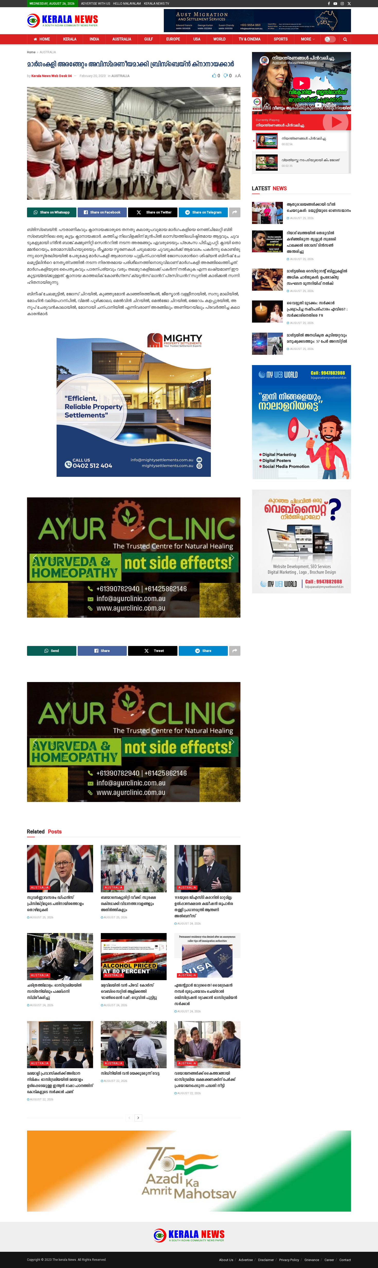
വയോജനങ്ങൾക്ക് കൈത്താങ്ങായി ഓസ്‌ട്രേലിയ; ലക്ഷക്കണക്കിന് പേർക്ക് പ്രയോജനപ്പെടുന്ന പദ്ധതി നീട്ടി (204, 1080)
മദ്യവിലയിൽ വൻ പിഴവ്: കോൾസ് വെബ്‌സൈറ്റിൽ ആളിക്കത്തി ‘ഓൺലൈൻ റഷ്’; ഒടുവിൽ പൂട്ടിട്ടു (129, 992)
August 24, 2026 (189, 923)
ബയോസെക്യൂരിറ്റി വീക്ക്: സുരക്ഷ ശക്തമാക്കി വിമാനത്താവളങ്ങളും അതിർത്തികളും (128, 904)
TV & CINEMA (249, 39)
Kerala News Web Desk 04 (51, 76)
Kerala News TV (156, 3)
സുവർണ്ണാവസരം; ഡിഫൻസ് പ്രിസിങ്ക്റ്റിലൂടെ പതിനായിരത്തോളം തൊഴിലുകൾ (55, 904)
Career (329, 1260)
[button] (35, 399)
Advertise (246, 1260)
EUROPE (173, 39)
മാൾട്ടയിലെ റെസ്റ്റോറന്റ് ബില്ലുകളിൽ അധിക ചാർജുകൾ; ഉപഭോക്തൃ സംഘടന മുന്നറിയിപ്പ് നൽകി (317, 278)
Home (31, 52)
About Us (226, 1260)
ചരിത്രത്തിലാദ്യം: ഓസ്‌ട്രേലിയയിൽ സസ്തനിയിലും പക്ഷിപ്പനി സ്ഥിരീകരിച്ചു (54, 992)
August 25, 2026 (41, 917)
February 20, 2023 (93, 76)
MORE (306, 39)
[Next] (138, 1118)
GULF (148, 39)
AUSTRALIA (121, 39)
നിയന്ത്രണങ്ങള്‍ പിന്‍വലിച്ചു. (280, 125)
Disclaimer (266, 1260)
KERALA (69, 39)
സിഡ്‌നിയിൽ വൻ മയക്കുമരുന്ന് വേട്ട (130, 1073)
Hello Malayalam (127, 3)
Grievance (311, 1260)
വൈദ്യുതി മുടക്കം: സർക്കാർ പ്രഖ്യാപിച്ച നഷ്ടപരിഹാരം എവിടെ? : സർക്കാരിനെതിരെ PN (317, 309)
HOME (45, 39)
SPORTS (281, 39)
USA (196, 39)
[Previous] (129, 1118)
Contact (345, 1260)
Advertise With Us (95, 3)
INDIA (94, 39)
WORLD (219, 39)
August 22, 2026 (41, 1099)
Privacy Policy (289, 1260)
